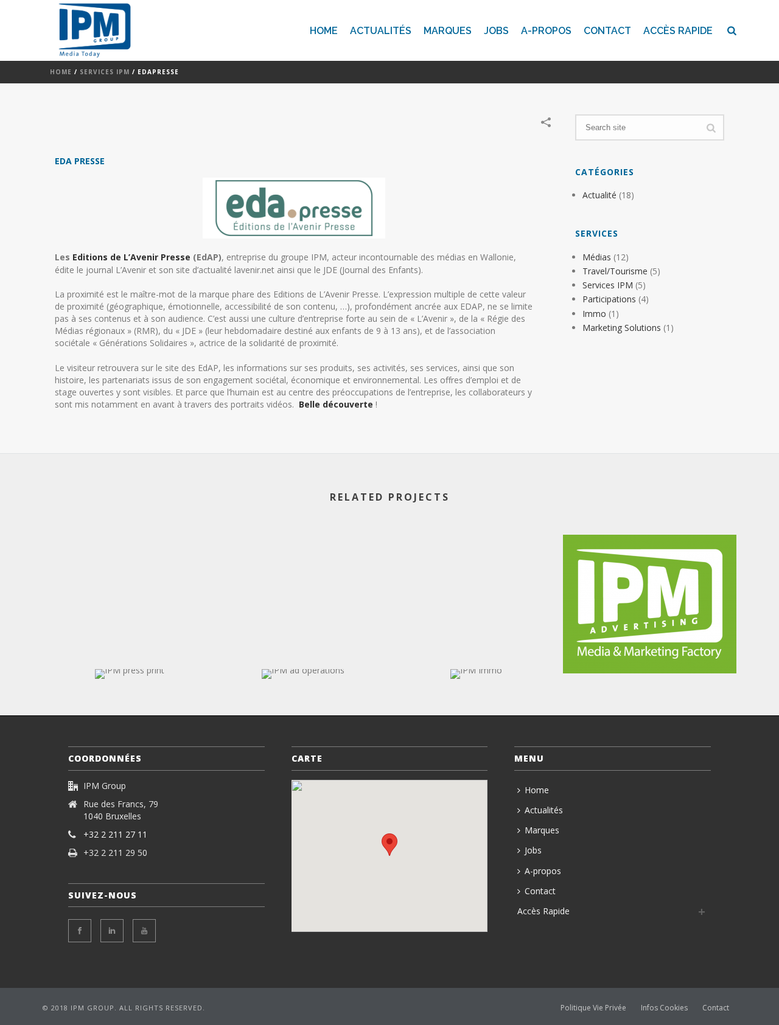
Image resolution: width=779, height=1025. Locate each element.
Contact (607, 30)
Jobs (496, 30)
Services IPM (105, 72)
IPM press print (129, 646)
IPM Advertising (650, 641)
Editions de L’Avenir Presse (131, 257)
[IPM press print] (129, 712)
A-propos (546, 30)
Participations (609, 299)
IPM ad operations (303, 646)
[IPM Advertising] (649, 583)
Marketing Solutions (621, 327)
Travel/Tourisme (615, 271)
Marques (448, 30)
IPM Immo (476, 646)
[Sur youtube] (144, 930)
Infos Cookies (664, 1008)
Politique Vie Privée (593, 1008)
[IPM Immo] (476, 712)
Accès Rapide (678, 30)
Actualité (599, 195)
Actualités (380, 30)
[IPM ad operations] (303, 712)
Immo (594, 313)
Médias (596, 257)
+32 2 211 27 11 (115, 834)
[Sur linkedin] (112, 930)
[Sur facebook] (79, 930)
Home (324, 30)
